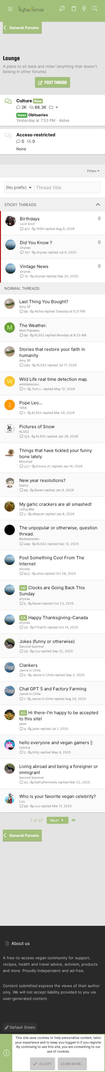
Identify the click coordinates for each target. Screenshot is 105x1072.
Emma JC (43, 466)
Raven (38, 490)
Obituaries (33, 114)
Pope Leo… (30, 402)
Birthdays (30, 218)
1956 (40, 229)
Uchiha (24, 748)
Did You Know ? (36, 242)
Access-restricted (35, 134)
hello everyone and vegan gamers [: (56, 742)
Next (55, 820)
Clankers (28, 665)
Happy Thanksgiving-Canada (58, 617)
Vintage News (34, 266)
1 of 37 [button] (36, 820)
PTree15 (40, 627)
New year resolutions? (42, 480)
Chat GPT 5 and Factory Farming (52, 689)
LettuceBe (26, 509)
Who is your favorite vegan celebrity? (57, 796)
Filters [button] (92, 171)
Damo (23, 485)
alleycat (38, 514)
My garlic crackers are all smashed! (55, 504)
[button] (10, 8)
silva (39, 573)
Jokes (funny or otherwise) (47, 641)
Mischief (25, 462)
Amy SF (25, 307)
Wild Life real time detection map (53, 379)
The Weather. (33, 325)
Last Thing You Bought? (43, 301)
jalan (22, 724)
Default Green (21, 1027)
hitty (35, 752)
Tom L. (37, 389)
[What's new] (84, 9)
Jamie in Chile (30, 670)
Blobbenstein (29, 539)
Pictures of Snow (37, 426)
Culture (24, 100)
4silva (64, 120)
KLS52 (39, 335)
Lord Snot (27, 224)
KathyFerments (45, 782)
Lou (37, 651)
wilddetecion (29, 384)
